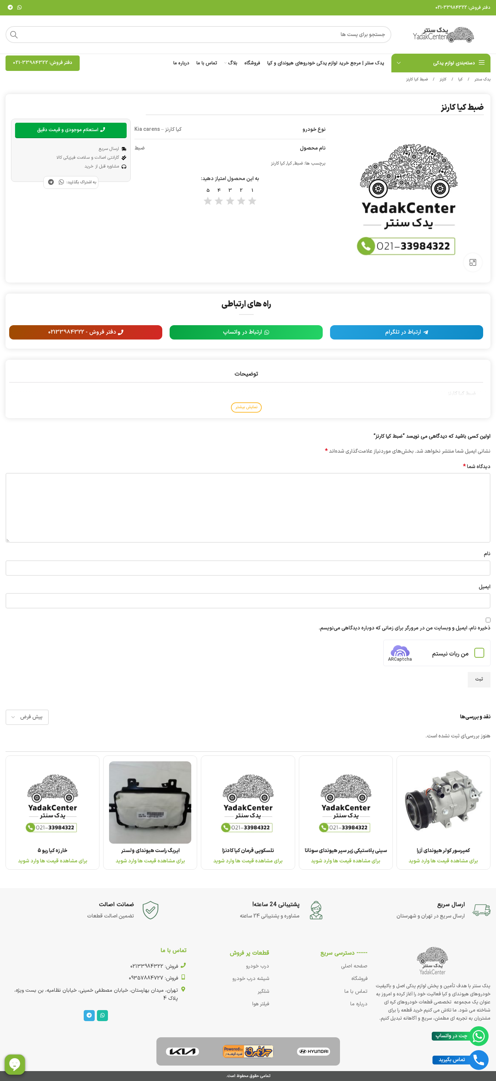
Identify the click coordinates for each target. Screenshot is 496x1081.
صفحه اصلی (354, 966)
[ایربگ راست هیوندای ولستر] (150, 802)
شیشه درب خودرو (250, 979)
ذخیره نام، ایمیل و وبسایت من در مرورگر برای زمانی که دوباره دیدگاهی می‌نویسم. (404, 628)
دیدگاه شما (476, 467)
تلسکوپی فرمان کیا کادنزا (248, 851)
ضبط (298, 163)
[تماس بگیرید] (479, 1060)
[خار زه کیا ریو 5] (52, 802)
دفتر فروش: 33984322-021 (462, 7)
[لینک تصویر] (313, 1051)
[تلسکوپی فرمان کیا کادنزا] (248, 802)
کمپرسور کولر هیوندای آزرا (443, 851)
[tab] (246, 374)
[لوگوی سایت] (444, 34)
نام (487, 554)
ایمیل (484, 587)
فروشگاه (359, 979)
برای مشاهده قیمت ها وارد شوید (443, 861)
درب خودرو (257, 966)
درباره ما (359, 1004)
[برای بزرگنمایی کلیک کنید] (473, 262)
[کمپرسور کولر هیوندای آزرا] (443, 802)
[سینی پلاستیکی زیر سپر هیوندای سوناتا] (346, 802)
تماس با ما (356, 991)
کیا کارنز (278, 163)
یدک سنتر (481, 79)
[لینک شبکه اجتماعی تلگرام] (10, 8)
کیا (460, 79)
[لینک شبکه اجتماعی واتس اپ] (19, 8)
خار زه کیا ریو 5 (52, 851)
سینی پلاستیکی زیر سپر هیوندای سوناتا (346, 851)
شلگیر (263, 991)
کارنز (442, 79)
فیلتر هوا (260, 1004)
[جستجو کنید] (14, 34)
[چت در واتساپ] (479, 1036)
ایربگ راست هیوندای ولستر (150, 851)
